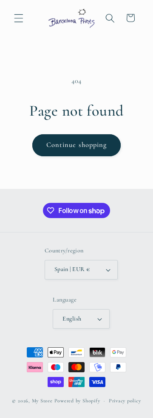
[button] (18, 18)
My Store (42, 401)
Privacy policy (125, 401)
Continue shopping (76, 145)
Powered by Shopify (77, 401)
